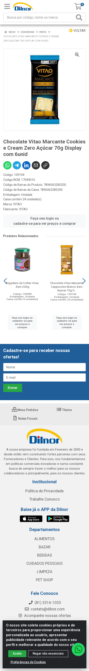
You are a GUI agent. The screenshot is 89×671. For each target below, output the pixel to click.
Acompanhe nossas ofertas (47, 615)
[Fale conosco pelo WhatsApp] (78, 649)
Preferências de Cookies (28, 662)
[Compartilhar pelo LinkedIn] (26, 165)
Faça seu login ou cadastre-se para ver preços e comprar (44, 221)
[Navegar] (5, 281)
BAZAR (44, 547)
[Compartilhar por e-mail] (36, 165)
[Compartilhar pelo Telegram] (17, 165)
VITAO (17, 204)
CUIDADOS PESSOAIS (44, 563)
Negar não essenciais (48, 653)
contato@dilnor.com (48, 609)
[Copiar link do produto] (45, 165)
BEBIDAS (44, 555)
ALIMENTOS (44, 539)
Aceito (17, 653)
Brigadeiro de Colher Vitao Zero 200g (22, 284)
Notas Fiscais (27, 418)
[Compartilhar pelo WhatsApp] (7, 165)
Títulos (67, 410)
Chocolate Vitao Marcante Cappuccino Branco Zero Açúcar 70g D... (66, 286)
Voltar (79, 31)
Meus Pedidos (27, 410)
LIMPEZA (44, 572)
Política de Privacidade (44, 491)
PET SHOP (44, 580)
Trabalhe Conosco (44, 499)
